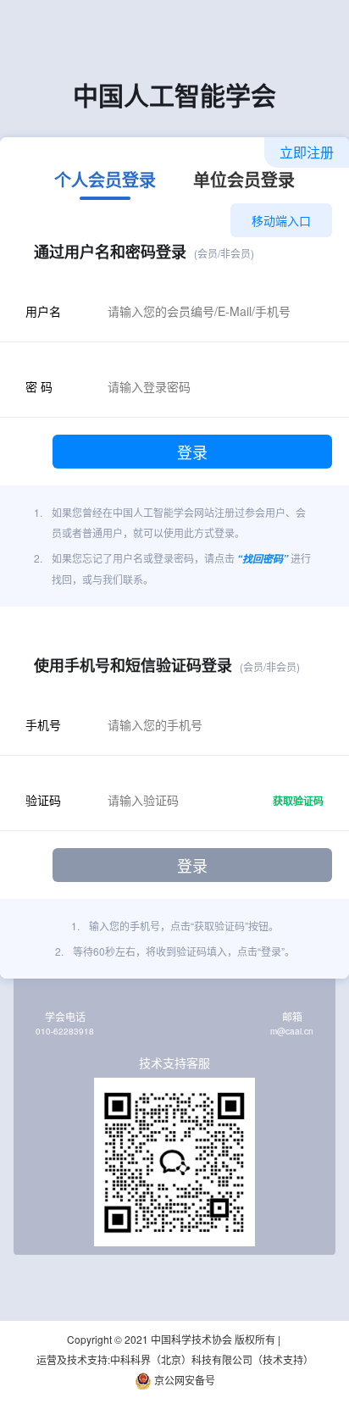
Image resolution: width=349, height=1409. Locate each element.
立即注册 (307, 152)
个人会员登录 (105, 181)
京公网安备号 (183, 1380)
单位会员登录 (244, 181)
